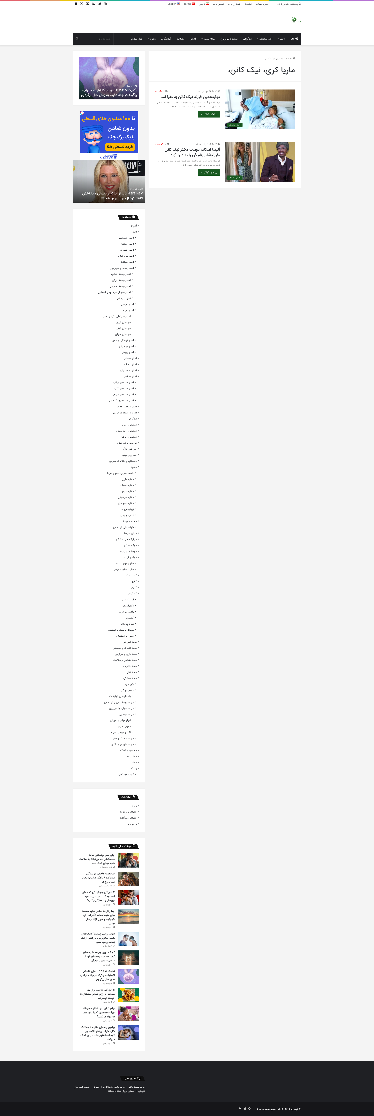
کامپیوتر (129, 618)
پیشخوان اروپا (129, 425)
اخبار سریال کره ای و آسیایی (114, 292)
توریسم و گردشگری (126, 443)
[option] (109, 78)
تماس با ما (218, 4)
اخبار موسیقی (126, 346)
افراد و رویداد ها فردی (125, 413)
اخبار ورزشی (127, 352)
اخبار (282, 39)
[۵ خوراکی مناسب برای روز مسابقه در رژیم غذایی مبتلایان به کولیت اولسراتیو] (128, 995)
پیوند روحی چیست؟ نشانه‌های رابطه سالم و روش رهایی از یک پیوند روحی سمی (98, 938)
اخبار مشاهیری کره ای (121, 401)
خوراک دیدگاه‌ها (128, 818)
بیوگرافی (247, 39)
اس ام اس (128, 600)
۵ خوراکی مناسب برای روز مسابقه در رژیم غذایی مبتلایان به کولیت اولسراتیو (97, 994)
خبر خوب (128, 684)
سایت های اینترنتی (123, 570)
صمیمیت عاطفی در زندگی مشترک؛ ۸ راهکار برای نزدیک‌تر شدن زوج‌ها (98, 877)
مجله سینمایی (126, 714)
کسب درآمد (130, 576)
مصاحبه (180, 39)
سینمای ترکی (123, 328)
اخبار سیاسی (127, 304)
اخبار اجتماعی (126, 238)
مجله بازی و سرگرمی (126, 654)
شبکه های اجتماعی (123, 527)
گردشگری (166, 39)
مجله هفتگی (130, 678)
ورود (134, 806)
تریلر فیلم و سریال (120, 720)
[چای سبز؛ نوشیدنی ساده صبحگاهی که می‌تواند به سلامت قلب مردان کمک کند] (128, 860)
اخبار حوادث (127, 262)
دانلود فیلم (128, 491)
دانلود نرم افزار (126, 503)
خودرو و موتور (129, 455)
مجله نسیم (209, 39)
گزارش (193, 39)
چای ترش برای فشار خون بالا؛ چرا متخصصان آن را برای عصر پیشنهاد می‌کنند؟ (98, 1012)
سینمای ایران (123, 322)
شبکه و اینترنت (129, 557)
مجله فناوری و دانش (122, 744)
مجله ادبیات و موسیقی (125, 648)
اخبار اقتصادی (126, 250)
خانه (292, 39)
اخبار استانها (127, 244)
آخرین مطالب (263, 4)
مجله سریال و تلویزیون (121, 708)
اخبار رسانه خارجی (120, 286)
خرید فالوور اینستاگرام (114, 1087)
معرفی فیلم (124, 726)
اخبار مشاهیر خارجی (123, 395)
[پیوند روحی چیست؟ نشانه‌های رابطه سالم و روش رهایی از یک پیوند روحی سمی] (128, 939)
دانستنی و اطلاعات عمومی (123, 461)
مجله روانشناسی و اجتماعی (119, 702)
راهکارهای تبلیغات (120, 696)
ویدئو (134, 769)
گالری (134, 582)
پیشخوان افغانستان (126, 431)
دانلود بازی (128, 479)
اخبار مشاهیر (265, 39)
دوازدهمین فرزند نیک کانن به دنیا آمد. (190, 97)
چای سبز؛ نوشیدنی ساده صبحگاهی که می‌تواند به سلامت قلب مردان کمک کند (97, 859)
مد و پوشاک (127, 624)
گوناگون (132, 594)
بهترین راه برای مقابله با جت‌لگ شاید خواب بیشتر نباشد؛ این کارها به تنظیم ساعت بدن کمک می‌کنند (97, 1033)
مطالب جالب (130, 757)
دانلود (153, 39)
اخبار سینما (128, 310)
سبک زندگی (130, 545)
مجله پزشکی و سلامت (125, 660)
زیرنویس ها (127, 509)
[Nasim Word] (296, 20)
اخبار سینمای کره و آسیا (117, 316)
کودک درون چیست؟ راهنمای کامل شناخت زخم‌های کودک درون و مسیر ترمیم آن (99, 956)
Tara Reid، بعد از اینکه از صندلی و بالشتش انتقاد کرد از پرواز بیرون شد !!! (112, 196)
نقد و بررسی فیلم (121, 732)
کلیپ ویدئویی (126, 775)
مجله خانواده (130, 666)
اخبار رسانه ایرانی (121, 274)
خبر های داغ (130, 449)
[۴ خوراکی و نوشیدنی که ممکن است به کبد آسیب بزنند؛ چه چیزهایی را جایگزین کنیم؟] (128, 897)
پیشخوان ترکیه (129, 437)
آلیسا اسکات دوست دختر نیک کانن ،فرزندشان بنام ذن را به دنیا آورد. (192, 152)
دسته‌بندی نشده (128, 521)
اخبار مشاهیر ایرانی (123, 383)
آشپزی (133, 226)
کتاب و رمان (127, 515)
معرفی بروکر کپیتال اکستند (121, 1091)
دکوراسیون (128, 606)
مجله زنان (131, 672)
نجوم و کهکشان (125, 636)
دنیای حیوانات (129, 533)
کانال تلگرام (137, 39)
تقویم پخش (123, 298)
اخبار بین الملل (126, 256)
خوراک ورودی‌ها (128, 812)
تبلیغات (248, 4)
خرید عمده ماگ (137, 1087)
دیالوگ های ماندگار (126, 539)
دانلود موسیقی (126, 497)
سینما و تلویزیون (229, 39)
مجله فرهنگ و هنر (123, 738)
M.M (214, 91)
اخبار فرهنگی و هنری (122, 340)
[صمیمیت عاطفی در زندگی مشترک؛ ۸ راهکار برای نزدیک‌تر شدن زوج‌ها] (128, 879)
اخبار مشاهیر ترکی (124, 389)
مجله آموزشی (130, 642)
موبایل (96, 1087)
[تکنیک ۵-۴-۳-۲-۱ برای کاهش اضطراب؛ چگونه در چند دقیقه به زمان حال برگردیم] (128, 976)
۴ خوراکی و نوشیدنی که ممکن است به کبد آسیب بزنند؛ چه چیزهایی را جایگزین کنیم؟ (98, 896)
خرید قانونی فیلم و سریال (120, 473)
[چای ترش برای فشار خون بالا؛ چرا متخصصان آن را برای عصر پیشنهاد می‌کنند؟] (128, 1013)
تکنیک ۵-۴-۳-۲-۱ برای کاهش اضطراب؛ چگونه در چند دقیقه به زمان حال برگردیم (109, 92)
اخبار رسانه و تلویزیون (122, 268)
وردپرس (132, 824)
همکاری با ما (234, 4)
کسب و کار (128, 690)
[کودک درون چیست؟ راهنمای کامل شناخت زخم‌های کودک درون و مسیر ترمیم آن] (128, 957)
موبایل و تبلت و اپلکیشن (120, 630)
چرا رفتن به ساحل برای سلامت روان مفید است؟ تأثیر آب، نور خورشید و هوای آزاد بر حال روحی (98, 917)
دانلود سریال (127, 485)
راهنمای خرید (126, 612)
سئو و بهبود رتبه (125, 564)
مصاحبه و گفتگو (128, 750)
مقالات (133, 763)
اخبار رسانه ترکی (121, 280)
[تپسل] (82, 113)
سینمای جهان (123, 334)
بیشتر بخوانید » (209, 114)
